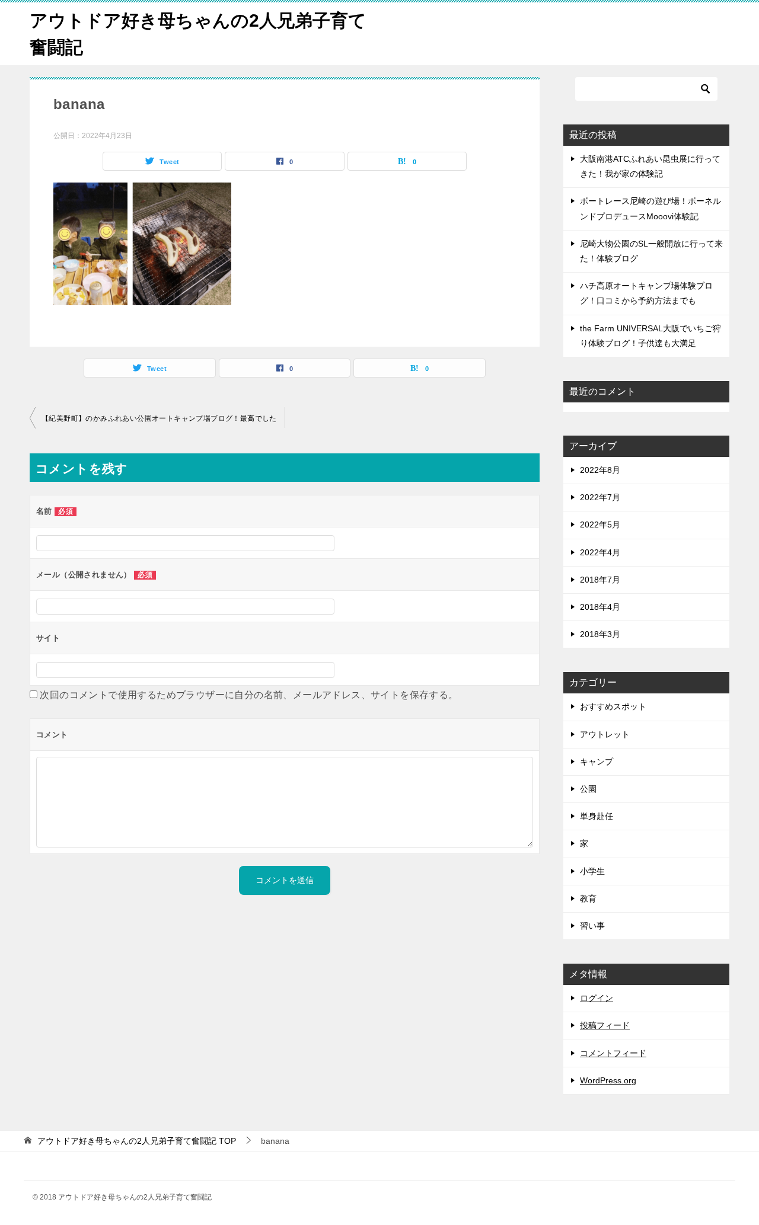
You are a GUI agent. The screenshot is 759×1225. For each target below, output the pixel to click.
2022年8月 (600, 470)
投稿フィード (605, 1025)
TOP (136, 1141)
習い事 (592, 925)
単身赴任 (596, 816)
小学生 (592, 871)
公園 (588, 789)
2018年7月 (600, 579)
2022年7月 (600, 497)
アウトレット (605, 734)
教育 (588, 898)
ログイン (596, 998)
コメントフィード (613, 1053)
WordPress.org (608, 1080)
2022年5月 (600, 524)
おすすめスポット (613, 706)
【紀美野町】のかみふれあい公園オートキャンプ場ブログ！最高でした (159, 418)
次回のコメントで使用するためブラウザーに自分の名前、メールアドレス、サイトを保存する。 (249, 695)
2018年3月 (600, 634)
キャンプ (596, 761)
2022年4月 (600, 552)
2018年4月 (600, 607)
